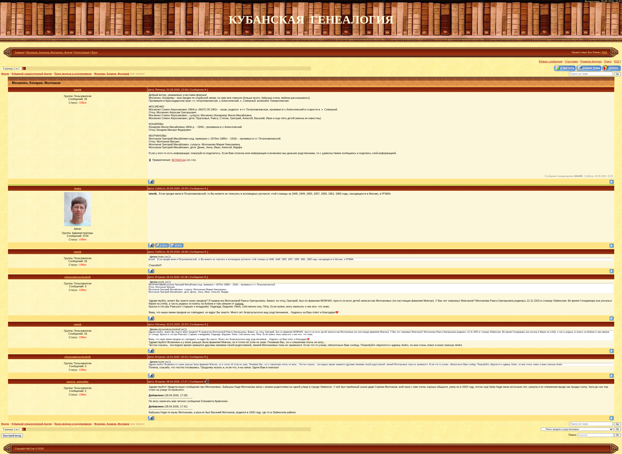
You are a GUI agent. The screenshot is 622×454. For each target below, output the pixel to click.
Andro (77, 188)
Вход (94, 52)
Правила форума (591, 61)
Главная (19, 52)
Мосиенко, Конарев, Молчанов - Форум (49, 52)
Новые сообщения (551, 61)
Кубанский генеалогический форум (32, 74)
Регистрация (81, 52)
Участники (571, 61)
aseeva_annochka (77, 381)
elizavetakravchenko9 (77, 277)
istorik (77, 89)
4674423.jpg (179, 159)
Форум (5, 74)
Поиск (608, 61)
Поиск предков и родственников (73, 74)
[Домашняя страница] (176, 245)
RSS (604, 52)
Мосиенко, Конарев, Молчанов (111, 74)
